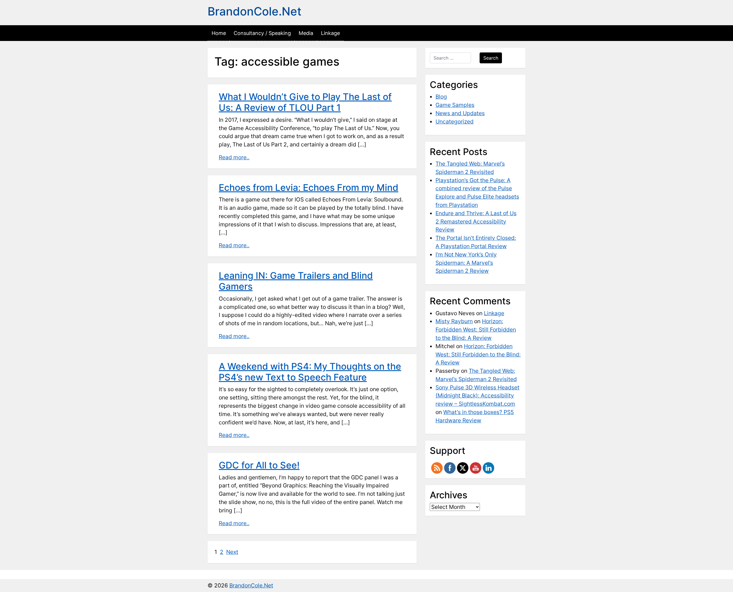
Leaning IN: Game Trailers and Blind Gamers (296, 281)
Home (219, 33)
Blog (441, 96)
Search (490, 58)
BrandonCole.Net (255, 11)
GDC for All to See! (259, 465)
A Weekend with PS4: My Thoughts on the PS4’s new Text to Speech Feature (310, 372)
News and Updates (460, 113)
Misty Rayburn (454, 321)
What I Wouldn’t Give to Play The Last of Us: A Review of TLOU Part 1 (305, 102)
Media (306, 33)
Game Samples (455, 104)
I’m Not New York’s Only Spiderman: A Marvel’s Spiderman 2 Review (466, 263)
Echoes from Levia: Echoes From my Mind (308, 187)
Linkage (330, 33)
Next (232, 551)
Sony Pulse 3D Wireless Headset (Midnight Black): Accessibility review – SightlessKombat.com (477, 395)
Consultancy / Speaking (262, 33)
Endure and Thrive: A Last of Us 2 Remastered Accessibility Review (476, 221)
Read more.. (234, 157)
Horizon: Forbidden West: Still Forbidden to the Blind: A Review (476, 329)
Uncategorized (455, 121)
